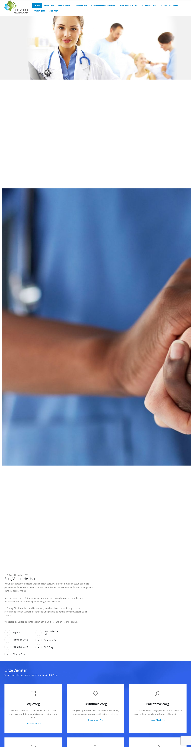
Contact (53, 11)
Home (37, 5)
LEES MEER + (33, 723)
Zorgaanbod (64, 5)
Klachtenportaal (129, 5)
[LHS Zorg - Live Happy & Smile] (16, 8)
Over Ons (49, 5)
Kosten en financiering (103, 5)
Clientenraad (149, 5)
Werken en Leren (169, 5)
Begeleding (81, 5)
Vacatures (39, 11)
